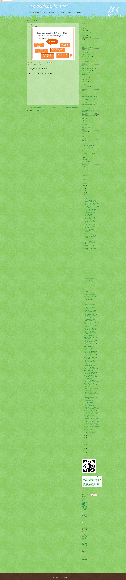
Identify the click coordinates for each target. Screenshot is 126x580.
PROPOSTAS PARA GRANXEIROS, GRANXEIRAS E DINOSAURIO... (91, 413)
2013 (84, 450)
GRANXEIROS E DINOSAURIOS (88, 69)
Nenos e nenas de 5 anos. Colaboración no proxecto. (90, 111)
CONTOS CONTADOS (88, 299)
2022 (84, 181)
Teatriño (83, 144)
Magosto (83, 85)
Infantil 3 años (85, 79)
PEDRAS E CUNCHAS (88, 267)
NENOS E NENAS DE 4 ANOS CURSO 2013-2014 (89, 106)
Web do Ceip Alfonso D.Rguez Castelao (84, 504)
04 (85, 197)
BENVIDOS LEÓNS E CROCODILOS (91, 388)
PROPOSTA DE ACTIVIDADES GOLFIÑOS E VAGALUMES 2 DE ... (91, 421)
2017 (84, 442)
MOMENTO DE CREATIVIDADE (90, 365)
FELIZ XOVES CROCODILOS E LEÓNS (90, 416)
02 (85, 438)
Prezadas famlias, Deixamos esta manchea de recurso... (90, 398)
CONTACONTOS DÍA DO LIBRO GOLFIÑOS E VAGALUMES (90, 294)
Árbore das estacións (86, 37)
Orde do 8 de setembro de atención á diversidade (84, 537)
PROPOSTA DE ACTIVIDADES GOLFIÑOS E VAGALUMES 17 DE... (91, 381)
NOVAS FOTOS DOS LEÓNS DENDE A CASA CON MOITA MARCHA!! (91, 207)
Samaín (83, 140)
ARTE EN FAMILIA (87, 390)
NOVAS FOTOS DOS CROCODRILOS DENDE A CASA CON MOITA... (91, 204)
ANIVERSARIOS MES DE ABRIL (90, 212)
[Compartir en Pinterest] (52, 62)
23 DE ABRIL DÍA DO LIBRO (90, 304)
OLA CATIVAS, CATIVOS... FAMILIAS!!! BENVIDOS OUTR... (90, 384)
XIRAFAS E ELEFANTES (86, 152)
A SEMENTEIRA (34, 13)
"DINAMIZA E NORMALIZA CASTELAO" (84, 516)
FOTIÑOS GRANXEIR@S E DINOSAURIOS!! (89, 215)
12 (84, 187)
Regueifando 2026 (84, 518)
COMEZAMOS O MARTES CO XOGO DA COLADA (91, 338)
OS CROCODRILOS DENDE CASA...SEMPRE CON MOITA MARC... (90, 286)
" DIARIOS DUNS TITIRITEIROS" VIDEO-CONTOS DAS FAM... (90, 210)
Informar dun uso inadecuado (89, 456)
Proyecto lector (84, 131)
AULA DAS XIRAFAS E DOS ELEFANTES (53, 13)
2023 (84, 179)
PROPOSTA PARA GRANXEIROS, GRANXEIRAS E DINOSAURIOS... (91, 424)
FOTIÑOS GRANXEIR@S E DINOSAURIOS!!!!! (89, 269)
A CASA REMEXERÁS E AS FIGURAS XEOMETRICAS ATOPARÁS (89, 243)
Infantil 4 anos (85, 81)
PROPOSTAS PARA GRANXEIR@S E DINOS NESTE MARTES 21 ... (91, 329)
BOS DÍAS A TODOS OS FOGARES (91, 418)
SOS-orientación (84, 534)
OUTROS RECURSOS (37, 64)
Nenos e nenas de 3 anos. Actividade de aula (90, 100)
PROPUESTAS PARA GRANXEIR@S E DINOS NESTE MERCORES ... (91, 315)
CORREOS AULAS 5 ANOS (89, 346)
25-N (83, 23)
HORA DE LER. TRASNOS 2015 (88, 72)
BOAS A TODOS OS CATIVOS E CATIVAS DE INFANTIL (90, 405)
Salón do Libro (84, 138)
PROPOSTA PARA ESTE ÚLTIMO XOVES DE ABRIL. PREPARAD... (91, 201)
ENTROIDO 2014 (85, 62)
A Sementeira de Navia (47, 6)
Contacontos (84, 53)
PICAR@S (84, 551)
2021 (84, 183)
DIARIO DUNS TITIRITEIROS (89, 279)
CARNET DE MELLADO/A (89, 335)
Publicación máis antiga (72, 108)
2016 (84, 444)
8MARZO (83, 25)
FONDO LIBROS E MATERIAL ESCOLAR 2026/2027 (85, 508)
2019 (84, 440)
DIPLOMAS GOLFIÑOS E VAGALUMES (89, 253)
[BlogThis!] (49, 62)
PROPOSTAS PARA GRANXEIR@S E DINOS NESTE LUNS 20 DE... (91, 352)
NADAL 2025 (84, 92)
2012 (84, 452)
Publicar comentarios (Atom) (39, 110)
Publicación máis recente (34, 108)
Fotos (83, 63)
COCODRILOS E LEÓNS (86, 49)
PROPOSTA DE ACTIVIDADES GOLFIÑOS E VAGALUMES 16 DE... (91, 393)
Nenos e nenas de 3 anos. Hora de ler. (89, 102)
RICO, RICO (86, 363)
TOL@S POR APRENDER (84, 544)
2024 (84, 177)
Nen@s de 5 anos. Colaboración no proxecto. (88, 94)
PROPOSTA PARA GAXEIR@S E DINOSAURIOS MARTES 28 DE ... (91, 246)
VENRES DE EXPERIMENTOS (90, 277)
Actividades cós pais (86, 34)
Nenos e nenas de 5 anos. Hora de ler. (89, 113)
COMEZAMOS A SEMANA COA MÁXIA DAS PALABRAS (90, 358)
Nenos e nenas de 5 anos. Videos (88, 115)
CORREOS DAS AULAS (88, 370)
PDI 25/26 (84, 124)
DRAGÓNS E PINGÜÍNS (86, 56)
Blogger (71, 577)
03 (85, 436)
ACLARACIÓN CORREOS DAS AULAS (90, 349)
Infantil (83, 76)
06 (85, 193)
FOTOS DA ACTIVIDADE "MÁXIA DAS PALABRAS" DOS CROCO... (91, 341)
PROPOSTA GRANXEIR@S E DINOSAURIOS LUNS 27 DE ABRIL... (90, 257)
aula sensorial (84, 44)
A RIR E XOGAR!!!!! (88, 429)
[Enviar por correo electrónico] (47, 62)
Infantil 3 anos (85, 78)
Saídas (83, 136)
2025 (84, 175)
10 (84, 191)
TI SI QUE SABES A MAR (87, 145)
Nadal (83, 90)
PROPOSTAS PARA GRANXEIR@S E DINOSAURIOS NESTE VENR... (91, 373)
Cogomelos (84, 51)
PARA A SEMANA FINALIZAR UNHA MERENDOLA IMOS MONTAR (91, 376)
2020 (84, 185)
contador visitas (85, 491)
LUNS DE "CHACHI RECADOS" (90, 260)
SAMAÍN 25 (84, 142)
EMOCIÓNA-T (84, 58)
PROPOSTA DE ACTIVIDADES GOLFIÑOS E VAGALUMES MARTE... (90, 250)
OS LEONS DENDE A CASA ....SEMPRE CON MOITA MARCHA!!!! (89, 282)
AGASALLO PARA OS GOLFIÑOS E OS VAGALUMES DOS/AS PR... (91, 361)
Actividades (84, 30)
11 (84, 189)
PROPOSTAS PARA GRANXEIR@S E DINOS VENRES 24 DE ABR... (91, 272)
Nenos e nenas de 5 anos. (87, 109)
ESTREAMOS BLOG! (84, 546)
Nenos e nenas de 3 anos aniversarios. (90, 96)
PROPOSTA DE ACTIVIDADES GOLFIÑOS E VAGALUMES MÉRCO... (90, 237)
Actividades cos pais (86, 32)
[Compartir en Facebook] (51, 62)
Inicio (53, 108)
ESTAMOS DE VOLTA (88, 395)
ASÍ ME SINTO (87, 198)
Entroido (83, 60)
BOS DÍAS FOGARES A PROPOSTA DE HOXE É (91, 326)
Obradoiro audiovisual (86, 117)
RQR (83, 133)
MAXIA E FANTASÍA (86, 86)
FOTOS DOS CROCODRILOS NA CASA (90, 344)
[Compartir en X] (50, 62)
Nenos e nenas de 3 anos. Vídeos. (88, 104)
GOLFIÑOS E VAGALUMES (87, 67)
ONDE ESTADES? (87, 317)
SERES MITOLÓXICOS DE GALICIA (84, 527)
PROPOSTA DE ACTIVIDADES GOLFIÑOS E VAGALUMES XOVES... (90, 222)
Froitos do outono (85, 65)
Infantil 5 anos (85, 83)
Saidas (83, 135)
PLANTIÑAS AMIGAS (88, 378)
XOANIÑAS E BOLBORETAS (87, 154)
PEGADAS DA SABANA (86, 126)
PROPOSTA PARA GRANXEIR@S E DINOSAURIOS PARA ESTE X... (91, 218)
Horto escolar (84, 74)
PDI (82, 122)
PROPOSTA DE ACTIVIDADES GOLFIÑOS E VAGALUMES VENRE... (90, 290)
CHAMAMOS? (87, 240)
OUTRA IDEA (86, 275)
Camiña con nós (85, 45)
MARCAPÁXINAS (87, 265)
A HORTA (84, 27)
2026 (84, 173)
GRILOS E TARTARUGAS (86, 70)
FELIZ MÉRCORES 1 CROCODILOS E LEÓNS (91, 427)
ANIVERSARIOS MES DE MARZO (91, 410)
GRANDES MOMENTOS (88, 400)
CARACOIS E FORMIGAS (75, 13)
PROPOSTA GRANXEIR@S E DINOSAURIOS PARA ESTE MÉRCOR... (90, 231)
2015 (84, 446)
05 (85, 195)
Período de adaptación (86, 127)
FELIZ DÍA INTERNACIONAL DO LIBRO (90, 302)
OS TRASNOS (84, 119)
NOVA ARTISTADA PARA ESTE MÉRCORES (90, 227)
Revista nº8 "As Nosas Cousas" (85, 553)
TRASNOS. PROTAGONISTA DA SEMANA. (90, 149)
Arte (82, 39)
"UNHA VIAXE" (87, 386)
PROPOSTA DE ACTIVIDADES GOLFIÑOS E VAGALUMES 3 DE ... (91, 408)
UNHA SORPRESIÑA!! (88, 402)
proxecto (83, 129)
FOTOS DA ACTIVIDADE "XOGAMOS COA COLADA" (91, 323)
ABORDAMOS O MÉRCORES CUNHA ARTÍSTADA (90, 320)
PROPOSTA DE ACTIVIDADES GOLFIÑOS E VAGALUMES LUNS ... (91, 262)
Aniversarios (84, 35)
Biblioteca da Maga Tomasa (85, 524)
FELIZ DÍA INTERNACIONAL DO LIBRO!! (90, 297)
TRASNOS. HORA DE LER (87, 147)
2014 (84, 448)
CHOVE (85, 234)
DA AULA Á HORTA (86, 54)
